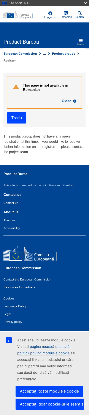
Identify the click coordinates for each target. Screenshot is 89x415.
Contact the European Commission (27, 279)
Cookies (8, 298)
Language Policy (14, 306)
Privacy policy (12, 321)
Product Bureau (16, 174)
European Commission (20, 53)
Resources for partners (19, 287)
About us (9, 220)
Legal (7, 314)
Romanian (66, 15)
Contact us (10, 202)
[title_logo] (23, 14)
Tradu (16, 118)
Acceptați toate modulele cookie (49, 391)
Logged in (50, 17)
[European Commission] (34, 254)
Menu (80, 44)
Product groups (63, 53)
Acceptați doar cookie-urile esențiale (52, 404)
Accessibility (11, 228)
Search (79, 17)
